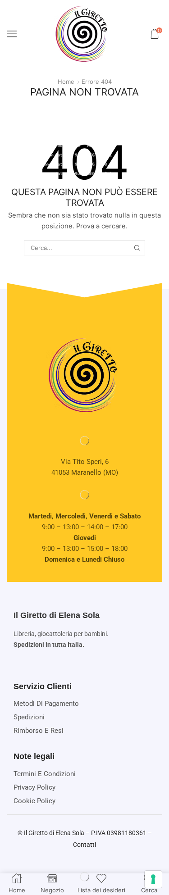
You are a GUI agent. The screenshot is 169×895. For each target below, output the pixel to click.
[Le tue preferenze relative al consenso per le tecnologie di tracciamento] (153, 879)
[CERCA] (137, 247)
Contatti (84, 844)
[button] (12, 33)
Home (66, 81)
